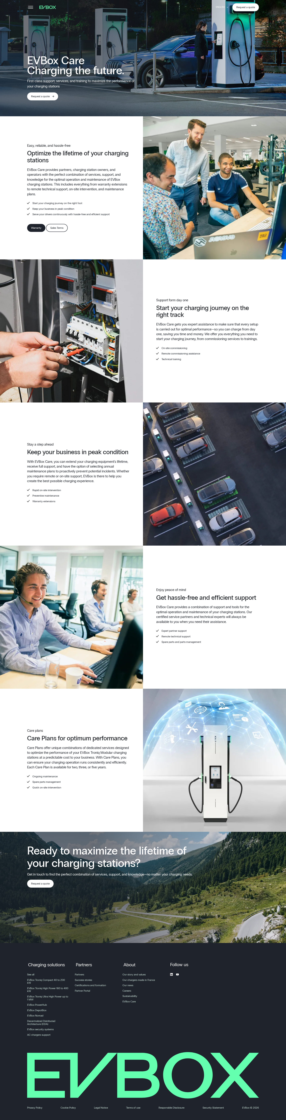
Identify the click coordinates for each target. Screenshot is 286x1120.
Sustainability (129, 996)
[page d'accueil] (48, 7)
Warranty (36, 228)
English (220, 7)
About (129, 965)
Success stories (83, 980)
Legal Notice (101, 1107)
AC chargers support (38, 1035)
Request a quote (245, 7)
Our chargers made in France (138, 980)
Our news (127, 985)
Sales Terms (56, 228)
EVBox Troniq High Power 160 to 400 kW (47, 990)
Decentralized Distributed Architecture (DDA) (41, 1022)
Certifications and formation (90, 985)
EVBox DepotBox (36, 1010)
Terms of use (133, 1107)
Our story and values (134, 974)
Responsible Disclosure (171, 1107)
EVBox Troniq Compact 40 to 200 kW (46, 981)
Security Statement (213, 1107)
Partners (84, 965)
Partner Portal (82, 990)
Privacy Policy (34, 1107)
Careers (126, 990)
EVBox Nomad (35, 1015)
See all (30, 974)
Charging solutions (46, 965)
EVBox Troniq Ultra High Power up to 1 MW (47, 998)
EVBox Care (129, 1001)
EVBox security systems (40, 1029)
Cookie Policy (68, 1107)
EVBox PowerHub (37, 1005)
